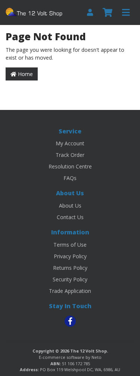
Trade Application (70, 290)
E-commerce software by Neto (70, 357)
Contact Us (70, 217)
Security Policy (70, 279)
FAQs (70, 177)
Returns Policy (70, 267)
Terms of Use (70, 244)
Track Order (70, 154)
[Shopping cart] (107, 12)
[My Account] (90, 12)
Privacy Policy (70, 256)
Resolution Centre (70, 166)
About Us (70, 205)
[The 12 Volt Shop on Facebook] (70, 321)
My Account (70, 143)
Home (24, 74)
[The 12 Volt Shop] (35, 11)
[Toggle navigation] (125, 12)
